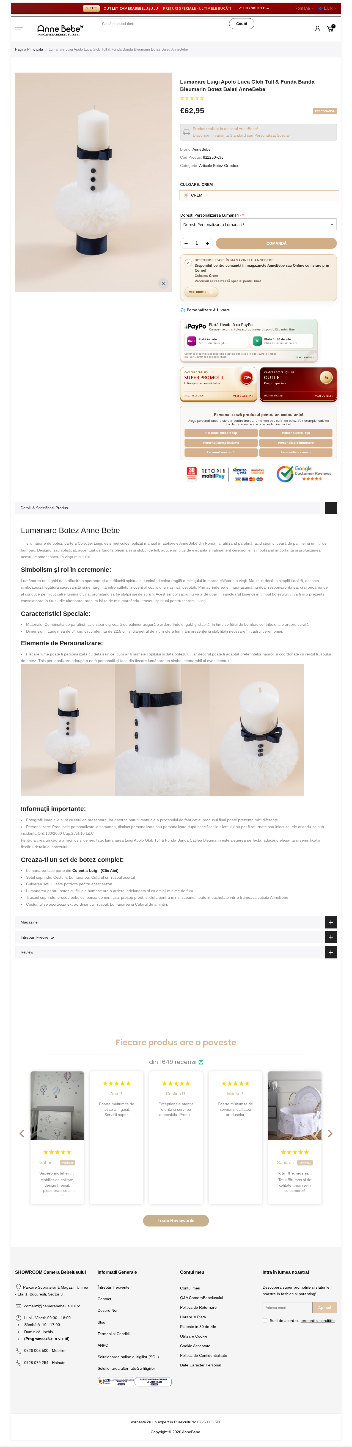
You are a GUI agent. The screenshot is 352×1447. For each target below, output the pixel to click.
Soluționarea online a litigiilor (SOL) (128, 1357)
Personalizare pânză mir (221, 443)
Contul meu (190, 1288)
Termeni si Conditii (114, 1334)
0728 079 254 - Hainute (44, 1362)
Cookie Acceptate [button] (195, 1346)
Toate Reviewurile (176, 1220)
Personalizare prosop (221, 433)
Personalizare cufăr (221, 452)
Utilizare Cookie (193, 1336)
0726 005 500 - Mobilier (45, 1350)
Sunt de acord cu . (303, 1320)
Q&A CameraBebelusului (201, 1298)
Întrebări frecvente (114, 1287)
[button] (192, 98)
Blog (101, 1322)
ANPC (103, 1345)
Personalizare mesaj (296, 452)
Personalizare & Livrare (208, 310)
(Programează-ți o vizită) (47, 1338)
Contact (104, 1299)
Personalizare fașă (296, 433)
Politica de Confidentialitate (203, 1355)
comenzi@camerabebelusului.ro (52, 1306)
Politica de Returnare (198, 1307)
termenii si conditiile (318, 1320)
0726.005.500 (209, 1422)
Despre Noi (107, 1310)
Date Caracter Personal (200, 1365)
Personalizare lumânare (296, 443)
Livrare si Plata (193, 1317)
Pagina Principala (29, 49)
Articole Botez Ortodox (218, 165)
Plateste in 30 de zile (198, 1326)
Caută (241, 23)
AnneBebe (202, 149)
